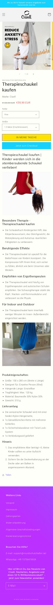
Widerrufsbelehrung (16, 523)
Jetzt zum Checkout (27, 145)
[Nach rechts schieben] (33, 74)
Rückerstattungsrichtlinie (18, 536)
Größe (5, 122)
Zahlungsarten (13, 516)
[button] (3, 14)
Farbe (4, 109)
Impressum (11, 509)
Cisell (21, 599)
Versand (10, 503)
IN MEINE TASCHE (26, 137)
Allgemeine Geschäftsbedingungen (23, 529)
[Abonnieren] (44, 586)
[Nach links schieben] (19, 74)
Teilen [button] (8, 475)
